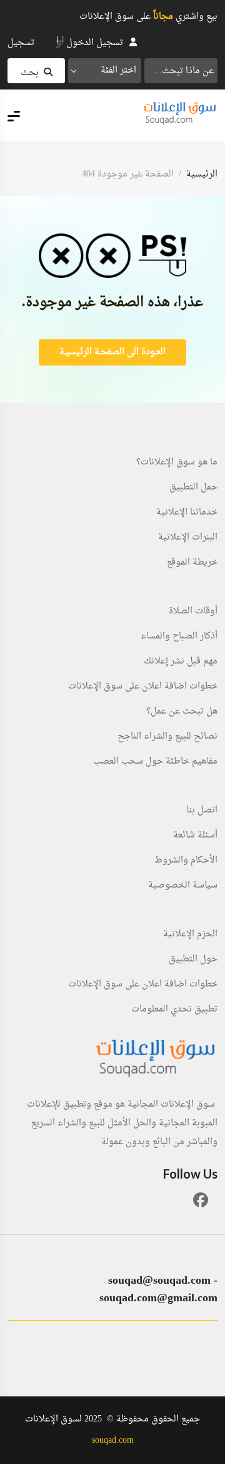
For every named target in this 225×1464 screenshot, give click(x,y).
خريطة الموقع (192, 562)
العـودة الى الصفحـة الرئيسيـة (112, 352)
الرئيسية (202, 174)
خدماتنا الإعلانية (187, 512)
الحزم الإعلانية (190, 934)
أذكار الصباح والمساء (179, 636)
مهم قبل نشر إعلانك (181, 661)
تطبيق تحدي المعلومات (174, 1009)
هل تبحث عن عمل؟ (182, 711)
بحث (30, 72)
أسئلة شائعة (195, 835)
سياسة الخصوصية (183, 885)
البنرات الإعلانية (188, 537)
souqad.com (113, 1440)
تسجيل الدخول (94, 42)
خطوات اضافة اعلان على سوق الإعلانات (143, 686)
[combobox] (104, 70)
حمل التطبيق (193, 487)
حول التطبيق (193, 959)
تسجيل (21, 42)
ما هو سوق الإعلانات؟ (177, 462)
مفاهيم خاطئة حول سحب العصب (155, 761)
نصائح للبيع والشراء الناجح (168, 736)
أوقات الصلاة (193, 611)
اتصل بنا (202, 810)
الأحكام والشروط (186, 860)
